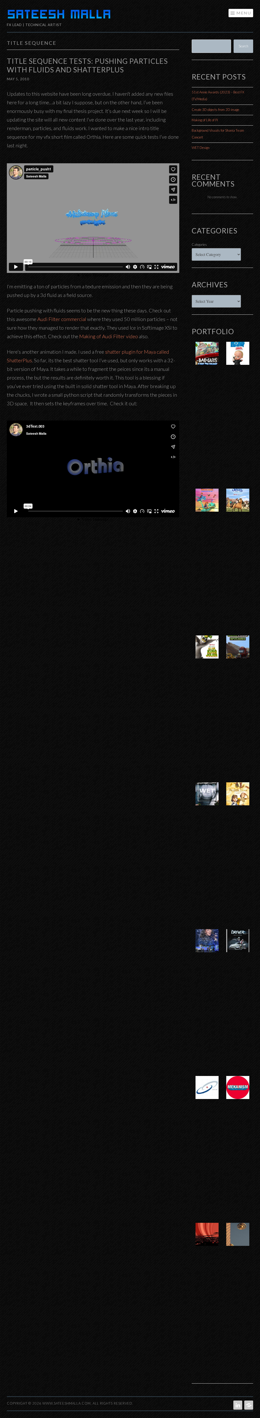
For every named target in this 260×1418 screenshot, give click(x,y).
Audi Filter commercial (61, 319)
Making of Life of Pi (205, 120)
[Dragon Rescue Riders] (207, 505)
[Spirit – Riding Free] (238, 505)
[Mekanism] (238, 1093)
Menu (243, 12)
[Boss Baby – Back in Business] (238, 358)
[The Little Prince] (238, 799)
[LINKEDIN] (237, 1405)
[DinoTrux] (238, 652)
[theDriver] (238, 946)
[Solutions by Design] (207, 1093)
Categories (199, 245)
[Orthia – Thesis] (207, 1239)
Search (243, 46)
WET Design (200, 148)
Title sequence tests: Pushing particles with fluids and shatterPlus (87, 65)
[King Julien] (207, 652)
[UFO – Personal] (238, 1239)
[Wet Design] (207, 799)
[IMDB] (248, 1405)
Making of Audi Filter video (108, 336)
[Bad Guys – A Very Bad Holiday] (207, 358)
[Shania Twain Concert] (207, 946)
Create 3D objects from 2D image (215, 110)
